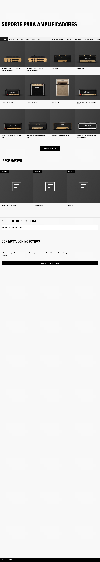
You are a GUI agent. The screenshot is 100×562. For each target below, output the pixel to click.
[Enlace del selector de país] (95, 4)
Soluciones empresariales (59, 4)
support (10, 559)
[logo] (8, 8)
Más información (50, 148)
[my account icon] (88, 9)
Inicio (3, 559)
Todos (4, 39)
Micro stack (89, 39)
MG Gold (20, 39)
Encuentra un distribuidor (84, 4)
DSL (27, 39)
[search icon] (85, 9)
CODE (47, 39)
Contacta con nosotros (50, 263)
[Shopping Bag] (91, 9)
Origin (40, 39)
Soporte (80, 9)
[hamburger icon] (95, 9)
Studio (11, 39)
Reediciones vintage (74, 39)
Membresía (72, 4)
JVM (33, 39)
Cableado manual (58, 39)
